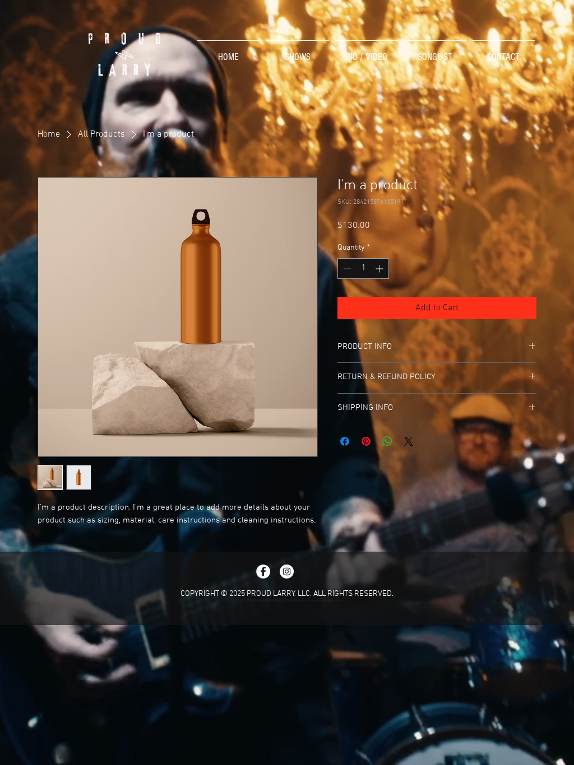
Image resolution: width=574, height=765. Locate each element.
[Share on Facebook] (344, 441)
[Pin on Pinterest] (366, 441)
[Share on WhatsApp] (387, 441)
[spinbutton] (363, 268)
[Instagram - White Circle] (287, 572)
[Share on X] (408, 441)
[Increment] (380, 268)
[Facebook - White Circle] (263, 572)
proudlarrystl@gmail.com (327, 601)
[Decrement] (346, 268)
